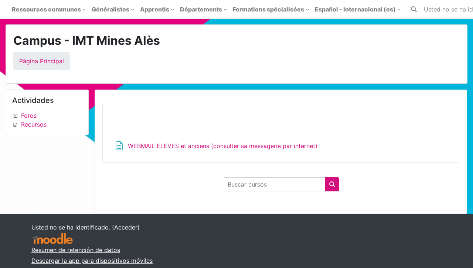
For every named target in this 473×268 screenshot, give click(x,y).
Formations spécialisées (268, 9)
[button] (414, 9)
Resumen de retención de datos (75, 250)
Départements (201, 9)
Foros (29, 115)
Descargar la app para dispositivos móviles (92, 260)
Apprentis (154, 9)
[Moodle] (52, 238)
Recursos (34, 124)
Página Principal (41, 61)
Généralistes (110, 9)
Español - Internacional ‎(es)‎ (355, 9)
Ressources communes (46, 9)
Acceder (125, 227)
